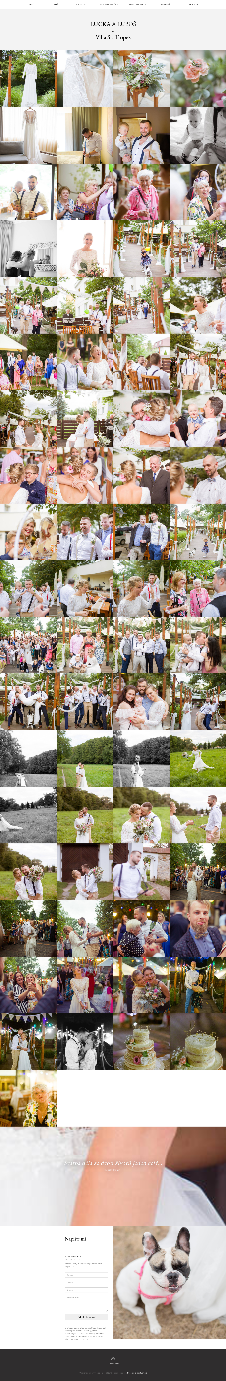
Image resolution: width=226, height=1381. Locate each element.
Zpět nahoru (113, 1363)
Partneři (166, 4)
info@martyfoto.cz (73, 1256)
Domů (31, 4)
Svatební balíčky (109, 4)
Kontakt (193, 4)
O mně (55, 4)
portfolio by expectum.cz (135, 1373)
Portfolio (80, 4)
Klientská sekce (137, 4)
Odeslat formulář (86, 1317)
